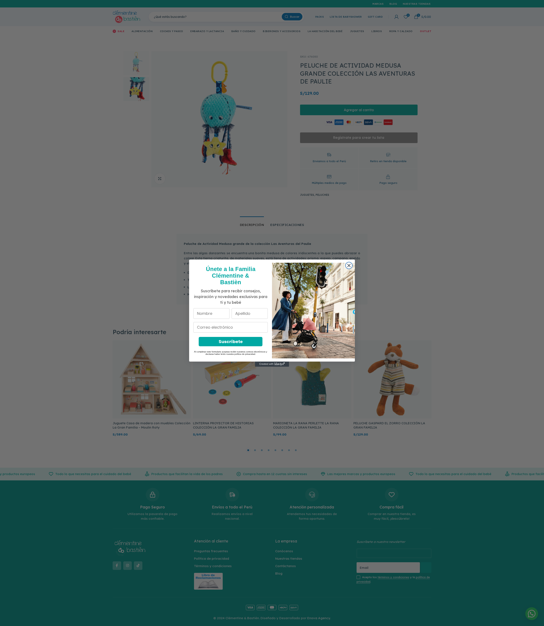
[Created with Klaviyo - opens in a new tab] (272, 364)
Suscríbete (231, 342)
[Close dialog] (349, 265)
